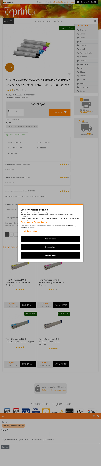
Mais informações (29, 231)
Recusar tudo (50, 255)
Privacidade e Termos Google (34, 222)
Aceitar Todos (50, 239)
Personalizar (50, 247)
